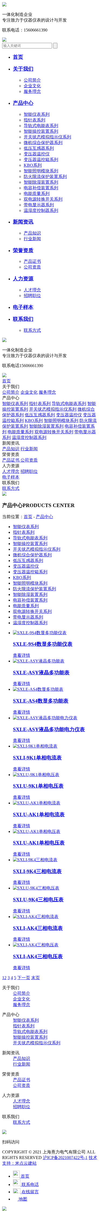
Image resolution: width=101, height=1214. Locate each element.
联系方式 (32, 330)
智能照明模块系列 (41, 171)
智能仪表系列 (37, 114)
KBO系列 (33, 165)
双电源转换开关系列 (43, 199)
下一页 (23, 977)
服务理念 (32, 91)
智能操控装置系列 (41, 131)
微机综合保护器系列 (43, 142)
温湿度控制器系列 (41, 210)
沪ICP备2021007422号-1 (65, 1157)
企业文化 (32, 85)
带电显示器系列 (39, 205)
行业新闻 (32, 238)
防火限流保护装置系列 (45, 176)
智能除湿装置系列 (41, 182)
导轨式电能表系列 (41, 125)
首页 (6, 381)
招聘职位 (32, 295)
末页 (35, 977)
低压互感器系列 (39, 148)
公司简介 (32, 80)
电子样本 (10, 477)
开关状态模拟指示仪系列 (47, 137)
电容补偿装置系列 (41, 188)
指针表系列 (34, 120)
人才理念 (32, 290)
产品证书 (32, 261)
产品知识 (32, 233)
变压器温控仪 (37, 154)
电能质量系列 (37, 193)
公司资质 (32, 267)
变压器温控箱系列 (41, 159)
